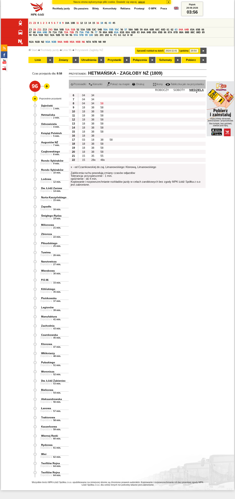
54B (100, 29)
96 (71, 35)
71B (60, 32)
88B (187, 32)
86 (165, 32)
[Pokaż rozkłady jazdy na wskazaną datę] (203, 51)
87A (170, 32)
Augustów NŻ (49, 142)
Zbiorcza (46, 234)
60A (146, 29)
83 (138, 32)
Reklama (125, 8)
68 (34, 32)
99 (86, 35)
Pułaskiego (48, 362)
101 (96, 35)
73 (76, 32)
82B (133, 32)
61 (168, 29)
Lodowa (46, 179)
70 (49, 32)
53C (94, 29)
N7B (94, 42)
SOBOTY (179, 90)
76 (92, 32)
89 (203, 32)
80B (111, 32)
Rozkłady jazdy (49, 50)
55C (117, 29)
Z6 (34, 29)
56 (121, 29)
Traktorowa (48, 417)
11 (77, 23)
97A (76, 35)
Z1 (30, 23)
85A (154, 32)
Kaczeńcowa (49, 426)
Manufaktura (49, 316)
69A (39, 32)
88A (181, 32)
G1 (119, 35)
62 (172, 29)
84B (149, 32)
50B (61, 29)
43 (110, 23)
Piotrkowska (49, 298)
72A (66, 32)
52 (78, 29)
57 (125, 29)
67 (30, 32)
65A (192, 29)
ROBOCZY (162, 90)
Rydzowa (47, 444)
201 (102, 35)
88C (193, 32)
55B (111, 29)
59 (141, 29)
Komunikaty (109, 8)
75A (81, 32)
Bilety (95, 8)
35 (92, 155)
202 (107, 35)
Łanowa (46, 408)
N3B (54, 42)
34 (92, 95)
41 (105, 23)
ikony (159, 84)
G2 (124, 35)
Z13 (45, 29)
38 (92, 107)
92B (58, 35)
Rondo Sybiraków (52, 160)
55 (101, 155)
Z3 (30, 29)
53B (88, 29)
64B (187, 29)
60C (157, 29)
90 (30, 35)
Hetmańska (48, 114)
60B (152, 29)
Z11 (39, 29)
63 (176, 29)
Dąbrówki (47, 105)
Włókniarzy (48, 353)
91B (41, 35)
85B (160, 32)
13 (85, 23)
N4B (66, 42)
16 (97, 23)
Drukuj (139, 84)
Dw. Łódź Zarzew (51, 188)
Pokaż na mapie (120, 84)
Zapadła (46, 206)
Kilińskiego (48, 289)
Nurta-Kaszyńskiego (53, 197)
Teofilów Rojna (50, 463)
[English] (176, 9)
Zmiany (63, 60)
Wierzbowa (48, 270)
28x (93, 159)
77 (96, 32)
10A (67, 23)
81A (116, 32)
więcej (141, 2)
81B (122, 32)
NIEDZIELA (196, 90)
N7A (88, 42)
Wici (43, 454)
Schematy (165, 60)
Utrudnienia (88, 60)
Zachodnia (48, 325)
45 (114, 23)
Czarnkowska (49, 334)
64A (181, 29)
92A (52, 35)
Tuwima (46, 252)
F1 (115, 35)
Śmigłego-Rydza (51, 215)
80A (105, 32)
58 (101, 103)
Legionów (47, 307)
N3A (48, 42)
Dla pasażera (81, 8)
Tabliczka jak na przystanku (187, 84)
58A (131, 29)
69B (45, 32)
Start (34, 50)
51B (73, 29)
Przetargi (139, 8)
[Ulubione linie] (46, 86)
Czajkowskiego (50, 151)
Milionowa (47, 224)
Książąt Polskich (51, 133)
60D (163, 29)
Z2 (34, 23)
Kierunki (97, 84)
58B (136, 29)
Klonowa (46, 344)
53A (83, 29)
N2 (42, 42)
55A (105, 29)
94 (67, 35)
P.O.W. (45, 279)
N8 (99, 42)
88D (198, 32)
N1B (37, 42)
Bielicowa (47, 389)
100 (91, 35)
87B (175, 32)
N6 (83, 42)
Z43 (50, 29)
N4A (60, 42)
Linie (38, 60)
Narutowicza (49, 261)
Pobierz (191, 60)
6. (111, 35)
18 (101, 23)
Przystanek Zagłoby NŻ (89, 50)
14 (89, 23)
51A (67, 29)
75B (87, 32)
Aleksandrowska (51, 399)
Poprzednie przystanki (50, 98)
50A (56, 29)
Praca (163, 8)
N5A (72, 42)
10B (73, 23)
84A (143, 32)
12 (81, 23)
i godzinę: (184, 51)
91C (46, 35)
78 (100, 32)
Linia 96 (66, 50)
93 (63, 35)
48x (102, 159)
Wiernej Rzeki (49, 435)
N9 (104, 42)
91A (35, 35)
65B (198, 29)
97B (81, 35)
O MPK (152, 8)
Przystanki (114, 60)
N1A (31, 42)
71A (55, 32)
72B (72, 32)
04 (83, 95)
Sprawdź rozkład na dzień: (150, 51)
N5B (78, 42)
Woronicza (47, 371)
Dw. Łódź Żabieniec (53, 380)
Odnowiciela (49, 124)
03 (83, 139)
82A (128, 32)
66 (203, 29)
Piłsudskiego (49, 243)
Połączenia (140, 60)
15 (93, 23)
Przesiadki (79, 84)
